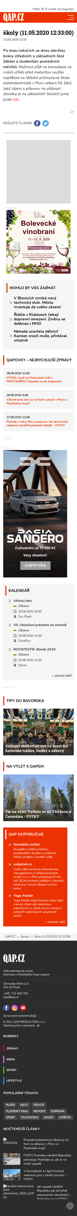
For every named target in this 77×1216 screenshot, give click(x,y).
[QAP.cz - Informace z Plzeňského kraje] (13, 17)
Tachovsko (29, 1117)
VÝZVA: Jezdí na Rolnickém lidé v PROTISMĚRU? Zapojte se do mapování (33, 379)
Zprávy (24, 937)
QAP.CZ (10, 937)
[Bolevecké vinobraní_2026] (38, 241)
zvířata (65, 1117)
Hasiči (48, 1117)
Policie (39, 1105)
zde (16, 99)
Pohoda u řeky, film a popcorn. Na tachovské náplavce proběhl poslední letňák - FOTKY (37, 423)
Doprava (58, 1111)
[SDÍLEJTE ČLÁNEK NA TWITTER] (45, 123)
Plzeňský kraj (17, 1111)
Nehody (39, 1111)
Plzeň (10, 1105)
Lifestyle (14, 1080)
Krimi (10, 1059)
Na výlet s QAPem (25, 766)
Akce (24, 1105)
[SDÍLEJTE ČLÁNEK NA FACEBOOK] (37, 123)
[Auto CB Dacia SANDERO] (35, 513)
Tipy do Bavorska (25, 700)
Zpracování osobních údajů (19, 1016)
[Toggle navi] (70, 17)
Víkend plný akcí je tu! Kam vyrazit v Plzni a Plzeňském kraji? (36, 401)
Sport (11, 1070)
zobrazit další (62, 676)
